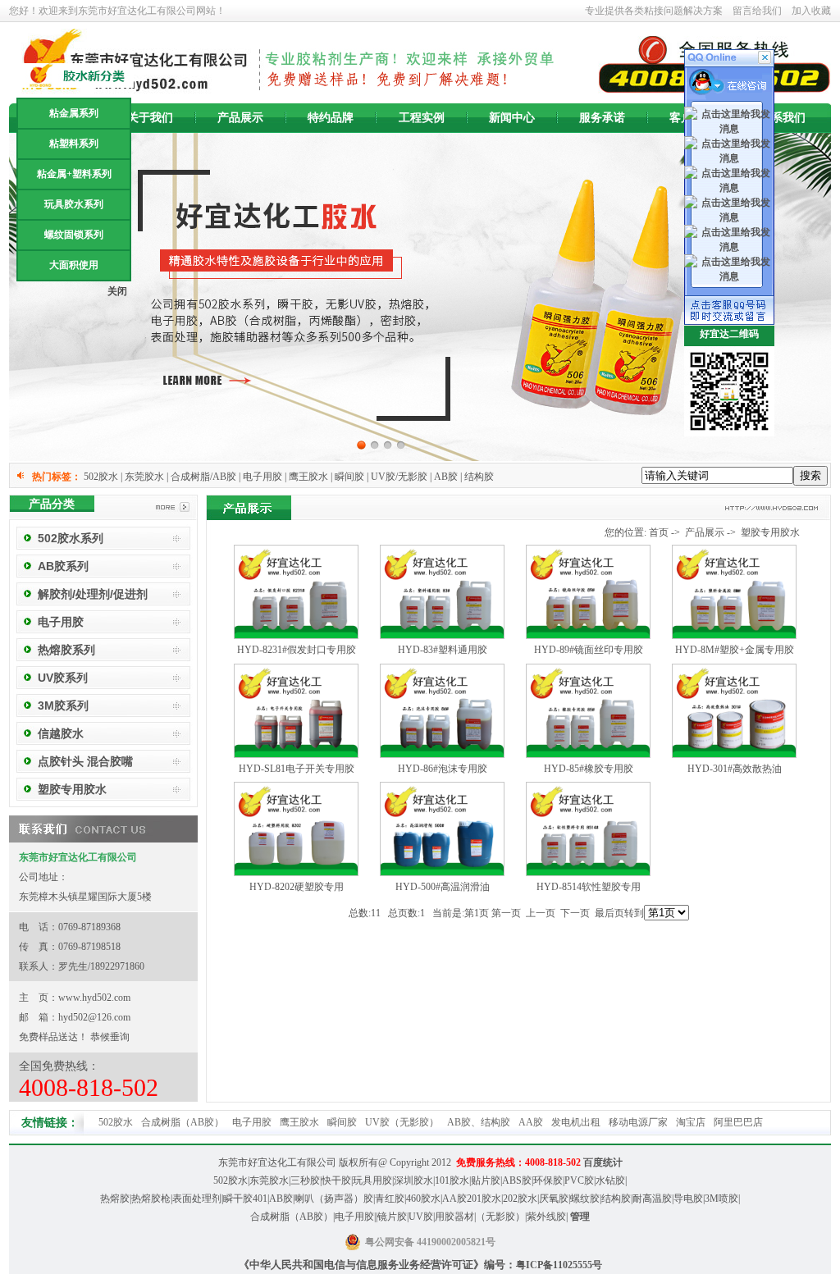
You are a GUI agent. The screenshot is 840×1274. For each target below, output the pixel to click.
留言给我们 (757, 10)
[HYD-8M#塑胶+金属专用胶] (734, 636)
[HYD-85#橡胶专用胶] (588, 754)
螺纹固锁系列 (73, 234)
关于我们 (150, 118)
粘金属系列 (73, 113)
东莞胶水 (269, 1180)
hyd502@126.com (94, 1017)
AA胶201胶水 (471, 1198)
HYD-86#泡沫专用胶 (442, 768)
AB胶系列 (63, 566)
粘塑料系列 (73, 143)
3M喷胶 (721, 1198)
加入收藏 (811, 10)
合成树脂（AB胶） (182, 1122)
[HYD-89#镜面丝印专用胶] (588, 636)
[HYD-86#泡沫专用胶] (442, 754)
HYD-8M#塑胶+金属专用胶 (734, 649)
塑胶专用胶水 (72, 789)
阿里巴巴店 (738, 1122)
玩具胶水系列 (73, 204)
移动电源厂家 (638, 1122)
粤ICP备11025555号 (559, 1265)
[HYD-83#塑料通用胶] (442, 636)
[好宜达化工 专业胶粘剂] (420, 297)
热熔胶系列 (66, 649)
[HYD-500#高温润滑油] (442, 873)
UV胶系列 (63, 677)
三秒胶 (305, 1180)
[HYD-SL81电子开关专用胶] (296, 754)
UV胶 (421, 1216)
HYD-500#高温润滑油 (442, 887)
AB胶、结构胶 (478, 1122)
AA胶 (530, 1122)
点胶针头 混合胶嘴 (85, 761)
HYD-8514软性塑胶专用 (588, 887)
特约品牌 (331, 118)
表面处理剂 (196, 1198)
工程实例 (422, 118)
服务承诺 (602, 118)
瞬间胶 (342, 1122)
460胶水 (423, 1198)
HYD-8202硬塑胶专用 (296, 887)
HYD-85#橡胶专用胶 (588, 768)
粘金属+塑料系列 (74, 174)
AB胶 (281, 1198)
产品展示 (240, 118)
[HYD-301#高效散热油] (734, 754)
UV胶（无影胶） (402, 1122)
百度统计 (603, 1162)
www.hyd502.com (94, 997)
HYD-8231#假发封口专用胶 (296, 649)
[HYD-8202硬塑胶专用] (296, 873)
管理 (580, 1216)
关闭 (117, 291)
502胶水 (115, 1122)
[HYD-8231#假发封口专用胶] (296, 636)
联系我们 (783, 118)
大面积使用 (73, 265)
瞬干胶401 (245, 1198)
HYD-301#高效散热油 (734, 768)
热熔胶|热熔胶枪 (135, 1198)
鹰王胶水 (299, 1122)
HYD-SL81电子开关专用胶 (296, 768)
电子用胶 (61, 621)
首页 (659, 532)
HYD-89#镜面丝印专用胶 (588, 649)
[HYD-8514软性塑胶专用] (588, 873)
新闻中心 (512, 118)
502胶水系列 (70, 538)
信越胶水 (61, 733)
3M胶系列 (63, 705)
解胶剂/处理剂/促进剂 (93, 593)
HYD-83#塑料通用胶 (442, 649)
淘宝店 (690, 1122)
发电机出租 (575, 1122)
